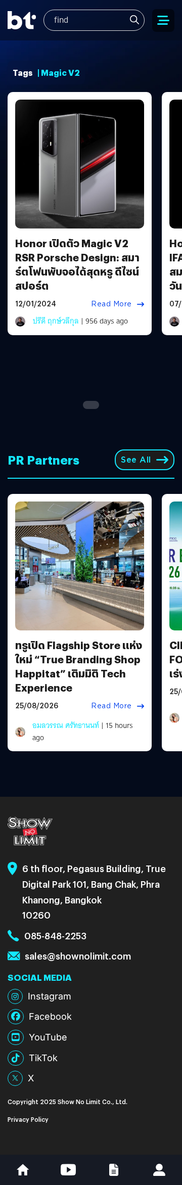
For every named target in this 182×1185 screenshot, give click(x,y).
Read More (111, 304)
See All (136, 460)
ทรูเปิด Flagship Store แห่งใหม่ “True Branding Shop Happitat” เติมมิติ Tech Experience (78, 666)
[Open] (163, 20)
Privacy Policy (28, 1119)
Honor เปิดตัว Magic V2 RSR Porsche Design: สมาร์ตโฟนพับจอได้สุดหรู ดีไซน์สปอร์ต (77, 264)
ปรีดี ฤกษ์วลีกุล (56, 321)
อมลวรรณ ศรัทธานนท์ (65, 725)
